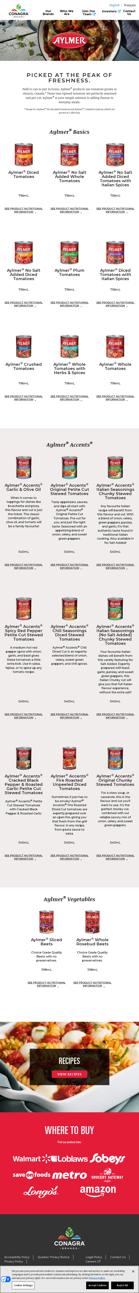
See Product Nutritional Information (24, 210)
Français (130, 5)
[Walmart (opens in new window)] (31, 1158)
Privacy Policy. (97, 1278)
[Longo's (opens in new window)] (41, 1192)
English (114, 5)
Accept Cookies (97, 1285)
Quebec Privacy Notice (54, 1257)
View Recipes (69, 1074)
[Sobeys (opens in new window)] (107, 1158)
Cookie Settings (23, 1285)
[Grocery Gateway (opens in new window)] (107, 1175)
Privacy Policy (13, 1261)
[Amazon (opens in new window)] (98, 1192)
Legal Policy (94, 1257)
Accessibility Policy (17, 1257)
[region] (69, 1279)
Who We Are (66, 13)
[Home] (17, 8)
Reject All (122, 1285)
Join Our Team (88, 13)
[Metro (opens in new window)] (69, 1175)
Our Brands (48, 13)
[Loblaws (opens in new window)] (69, 1159)
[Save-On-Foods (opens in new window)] (31, 1175)
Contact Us (129, 13)
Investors (109, 11)
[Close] (133, 1271)
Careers (91, 1261)
